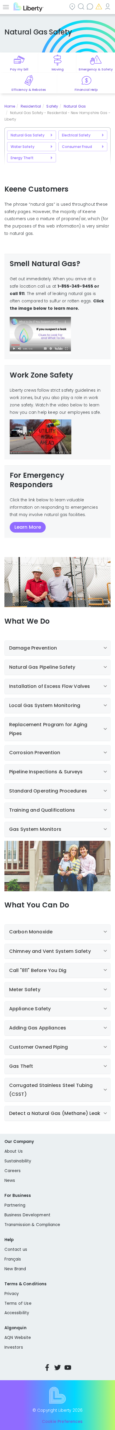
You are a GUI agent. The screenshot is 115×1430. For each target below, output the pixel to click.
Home (9, 106)
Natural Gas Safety (28, 135)
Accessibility (16, 1313)
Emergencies (99, 6)
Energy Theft (22, 157)
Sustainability (17, 1161)
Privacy (11, 1293)
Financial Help (86, 89)
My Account (108, 6)
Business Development (27, 1215)
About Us (13, 1151)
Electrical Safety (76, 135)
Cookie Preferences (62, 1421)
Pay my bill (19, 69)
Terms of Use (18, 1303)
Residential (31, 106)
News (9, 1180)
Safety (52, 106)
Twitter (57, 1367)
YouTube (68, 1367)
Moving (58, 69)
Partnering (14, 1205)
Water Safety (22, 146)
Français (12, 1259)
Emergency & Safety (96, 69)
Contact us (90, 6)
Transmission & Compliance (32, 1225)
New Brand (15, 1269)
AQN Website (17, 1337)
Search (81, 6)
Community (72, 6)
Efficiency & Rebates (29, 89)
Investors (13, 1347)
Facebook (47, 1367)
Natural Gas (75, 106)
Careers (12, 1171)
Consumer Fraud (77, 146)
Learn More (27, 527)
